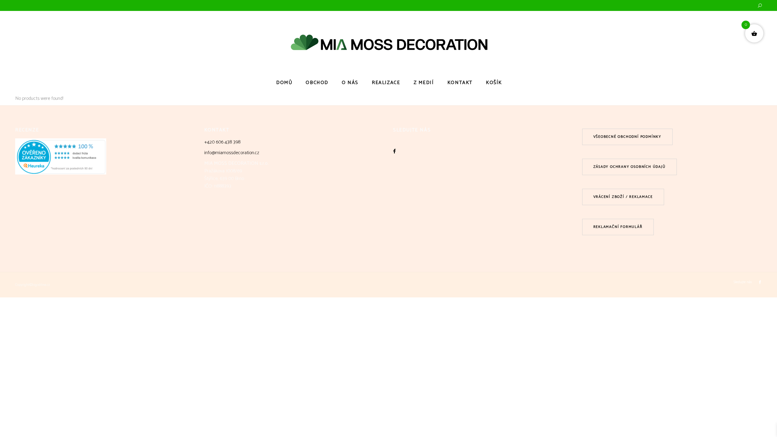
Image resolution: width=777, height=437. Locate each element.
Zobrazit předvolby (744, 412)
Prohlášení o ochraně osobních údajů (707, 426)
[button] (765, 366)
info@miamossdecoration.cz (231, 153)
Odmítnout (694, 412)
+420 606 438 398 (222, 142)
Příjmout (644, 412)
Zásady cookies (665, 426)
